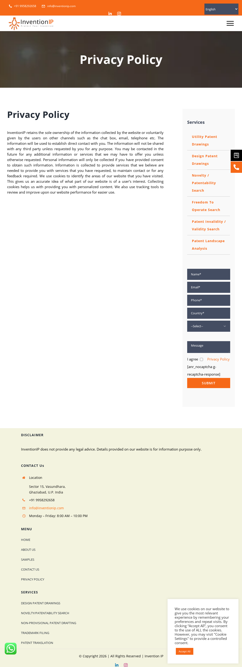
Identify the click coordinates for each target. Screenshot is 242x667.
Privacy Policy (218, 359)
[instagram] (119, 14)
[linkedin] (110, 14)
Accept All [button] (184, 651)
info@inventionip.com (46, 508)
